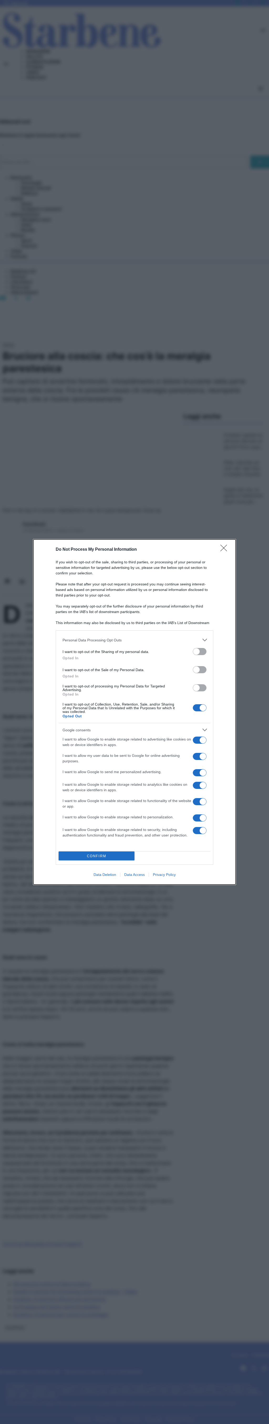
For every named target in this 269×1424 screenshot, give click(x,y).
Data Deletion (105, 874)
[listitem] (134, 640)
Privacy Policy (164, 874)
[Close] (225, 550)
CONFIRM (96, 856)
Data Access (134, 874)
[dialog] (134, 712)
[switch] (199, 651)
